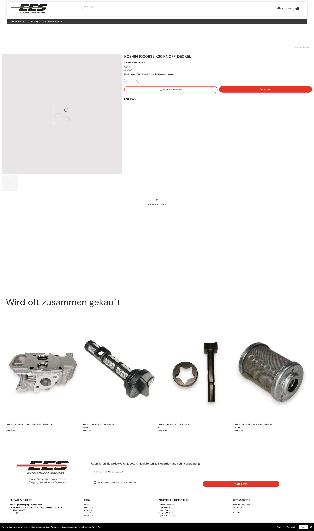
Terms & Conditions (166, 505)
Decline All (291, 527)
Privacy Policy (164, 507)
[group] (157, 377)
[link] (296, 8)
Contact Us (237, 507)
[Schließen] (311, 527)
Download (88, 516)
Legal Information (166, 510)
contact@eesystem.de (19, 513)
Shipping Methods (166, 513)
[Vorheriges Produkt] (2, 371)
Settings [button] (280, 527)
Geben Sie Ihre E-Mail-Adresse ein (108, 472)
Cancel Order (238, 513)
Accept (303, 527)
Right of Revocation (167, 516)
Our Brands (88, 507)
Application (88, 510)
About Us (88, 513)
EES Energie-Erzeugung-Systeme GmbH (26, 505)
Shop (86, 505)
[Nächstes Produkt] (311, 371)
